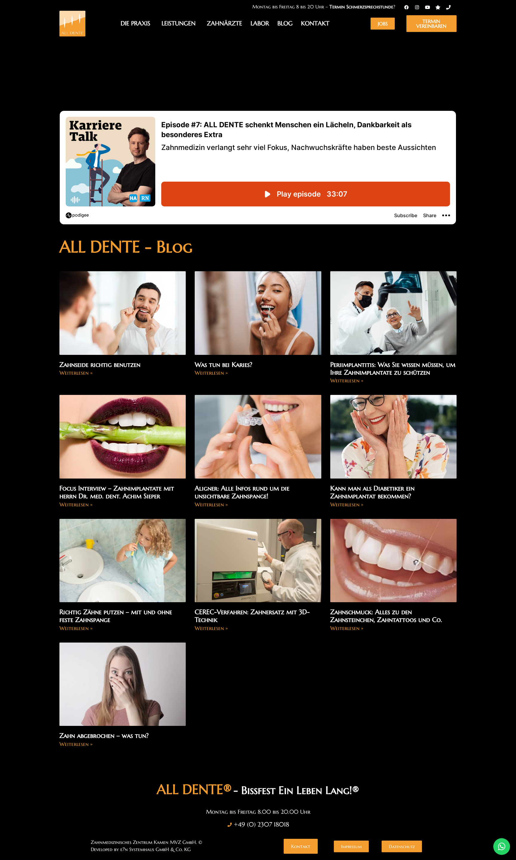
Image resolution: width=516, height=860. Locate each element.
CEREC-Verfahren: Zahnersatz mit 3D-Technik (252, 616)
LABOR (260, 23)
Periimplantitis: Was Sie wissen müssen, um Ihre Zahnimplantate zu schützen (392, 368)
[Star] (437, 7)
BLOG (285, 23)
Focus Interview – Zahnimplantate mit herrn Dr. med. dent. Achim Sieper (116, 492)
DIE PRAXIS (135, 23)
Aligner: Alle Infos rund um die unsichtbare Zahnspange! (242, 492)
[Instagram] (416, 7)
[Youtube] (427, 7)
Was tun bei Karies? (223, 365)
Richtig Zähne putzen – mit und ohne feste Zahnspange (115, 616)
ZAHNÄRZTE (224, 23)
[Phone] (448, 7)
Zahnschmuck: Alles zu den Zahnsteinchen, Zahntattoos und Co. (386, 616)
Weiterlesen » (76, 372)
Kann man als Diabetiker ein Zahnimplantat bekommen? (372, 492)
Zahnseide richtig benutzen (99, 365)
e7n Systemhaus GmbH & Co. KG (155, 849)
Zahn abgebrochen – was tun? (104, 736)
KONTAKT (315, 23)
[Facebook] (406, 7)
